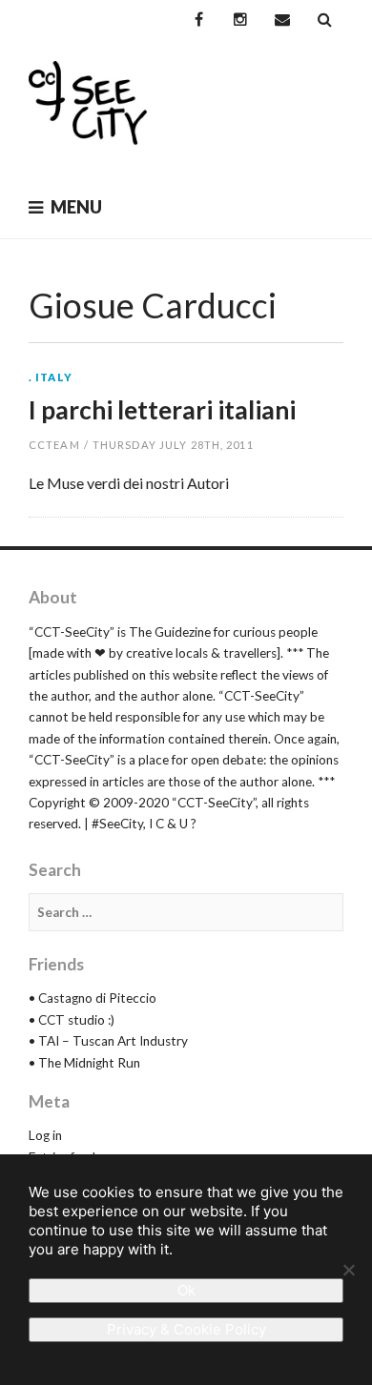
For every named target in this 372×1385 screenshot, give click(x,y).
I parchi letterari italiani (162, 410)
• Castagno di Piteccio (92, 998)
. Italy (50, 377)
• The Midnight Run (84, 1062)
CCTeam (54, 444)
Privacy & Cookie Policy (186, 1329)
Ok (186, 1290)
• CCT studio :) (71, 1020)
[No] (348, 1269)
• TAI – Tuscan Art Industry (108, 1041)
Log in (45, 1135)
